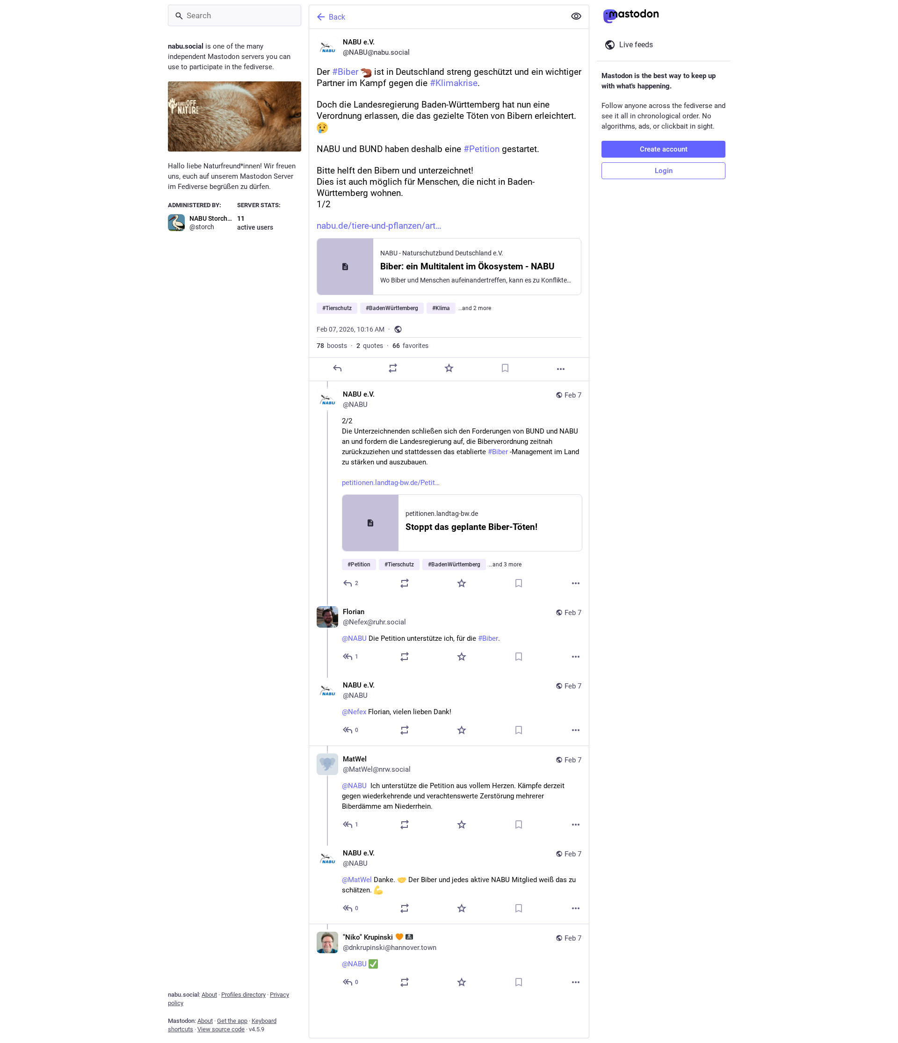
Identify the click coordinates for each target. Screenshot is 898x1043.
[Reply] (337, 368)
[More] (560, 369)
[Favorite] (449, 368)
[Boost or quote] (392, 368)
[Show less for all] (576, 16)
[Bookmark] (505, 368)
